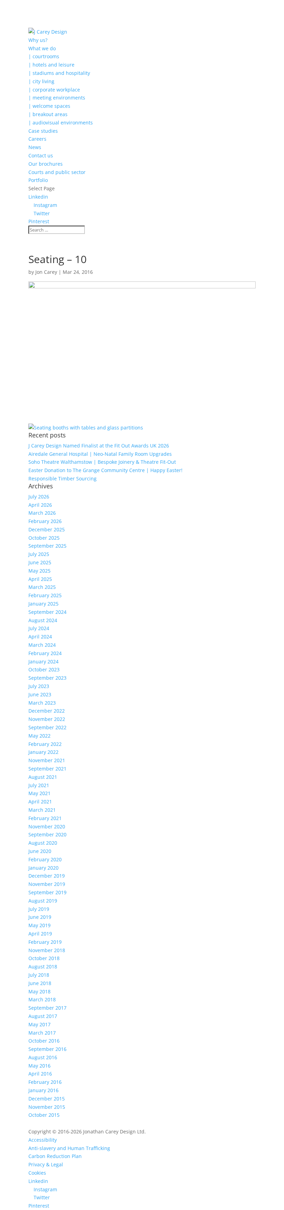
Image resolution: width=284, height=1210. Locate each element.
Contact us (40, 155)
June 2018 (39, 983)
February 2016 (45, 1082)
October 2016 (44, 1040)
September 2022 (47, 727)
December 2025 (46, 529)
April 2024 (40, 636)
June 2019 (39, 917)
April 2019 (40, 933)
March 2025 (42, 587)
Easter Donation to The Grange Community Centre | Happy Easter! (105, 470)
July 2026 (38, 496)
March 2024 (42, 645)
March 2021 (42, 810)
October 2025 (44, 537)
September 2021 (47, 768)
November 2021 (46, 760)
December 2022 (46, 710)
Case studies (43, 131)
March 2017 (42, 1032)
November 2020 (46, 826)
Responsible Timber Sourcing (62, 478)
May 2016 (39, 1065)
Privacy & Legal (45, 1164)
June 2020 (39, 851)
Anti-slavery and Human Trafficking (69, 1148)
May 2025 (39, 570)
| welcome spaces (49, 106)
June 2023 (39, 694)
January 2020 (43, 867)
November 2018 (46, 950)
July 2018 (38, 975)
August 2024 (42, 620)
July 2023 (38, 686)
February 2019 (45, 942)
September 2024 (47, 612)
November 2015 (46, 1107)
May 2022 (39, 735)
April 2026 (40, 505)
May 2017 (39, 1024)
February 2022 (45, 744)
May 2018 (39, 991)
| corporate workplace (54, 89)
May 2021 (39, 793)
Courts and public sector (57, 172)
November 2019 (46, 884)
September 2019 (47, 892)
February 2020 (45, 859)
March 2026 (42, 513)
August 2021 (42, 777)
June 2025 (39, 562)
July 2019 (38, 909)
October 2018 (44, 958)
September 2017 (47, 1007)
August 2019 (42, 900)
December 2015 (46, 1098)
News (34, 147)
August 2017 (42, 1016)
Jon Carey (46, 272)
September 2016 (47, 1049)
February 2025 (45, 595)
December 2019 (46, 875)
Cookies (37, 1172)
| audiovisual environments (60, 122)
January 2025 (43, 603)
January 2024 (43, 661)
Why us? (37, 40)
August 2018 (42, 966)
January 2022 (43, 752)
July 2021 (38, 785)
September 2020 (47, 834)
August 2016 (42, 1057)
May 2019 (39, 925)
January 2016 (43, 1090)
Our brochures (45, 163)
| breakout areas (48, 114)
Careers (37, 139)
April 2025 (40, 579)
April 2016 (40, 1073)
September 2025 (47, 545)
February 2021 (45, 818)
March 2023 (42, 702)
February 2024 (45, 653)
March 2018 (42, 999)
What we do (42, 48)
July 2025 (38, 554)
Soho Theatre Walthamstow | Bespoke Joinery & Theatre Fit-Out (102, 462)
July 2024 (38, 628)
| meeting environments (56, 97)
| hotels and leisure (51, 64)
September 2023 (47, 677)
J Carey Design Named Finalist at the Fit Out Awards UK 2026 (98, 445)
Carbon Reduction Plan (55, 1156)
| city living (41, 81)
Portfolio (38, 180)
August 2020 (42, 842)
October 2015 (44, 1115)
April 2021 (40, 801)
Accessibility (42, 1140)
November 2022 (46, 719)
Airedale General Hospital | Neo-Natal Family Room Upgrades (100, 454)
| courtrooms (43, 56)
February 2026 (45, 521)
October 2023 (44, 669)
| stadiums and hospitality (59, 73)
